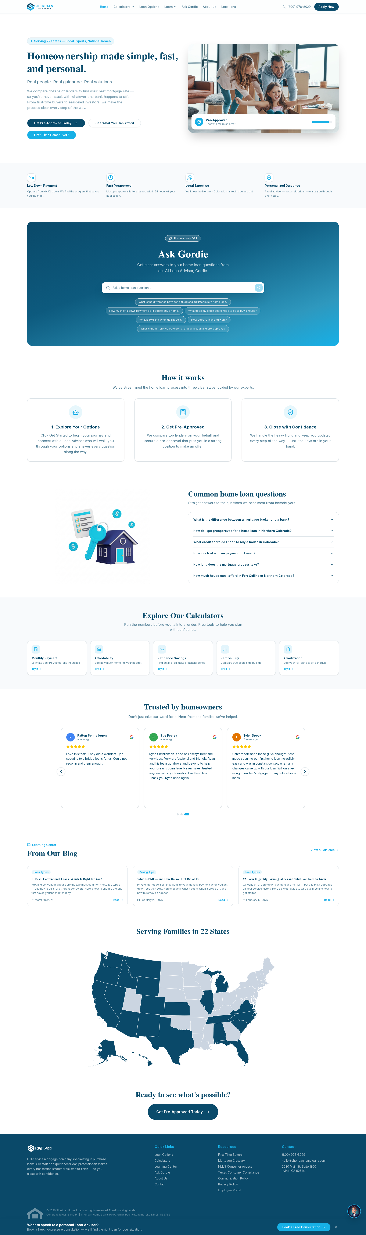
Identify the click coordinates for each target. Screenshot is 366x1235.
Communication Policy (233, 1178)
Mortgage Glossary (231, 1160)
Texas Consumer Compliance (238, 1172)
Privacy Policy (228, 1184)
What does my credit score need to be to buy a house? (222, 310)
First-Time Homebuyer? (51, 135)
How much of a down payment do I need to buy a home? (144, 310)
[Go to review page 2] (181, 814)
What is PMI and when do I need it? (160, 319)
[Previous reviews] (61, 771)
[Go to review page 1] (178, 814)
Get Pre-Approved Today (52, 123)
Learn (168, 6)
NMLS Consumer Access (235, 1166)
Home (104, 6)
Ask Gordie (190, 6)
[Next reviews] (305, 771)
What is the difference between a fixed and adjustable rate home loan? (183, 301)
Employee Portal (229, 1190)
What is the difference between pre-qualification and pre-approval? (183, 328)
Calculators (122, 6)
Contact (160, 1184)
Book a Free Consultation (301, 1227)
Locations (228, 6)
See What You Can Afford (115, 123)
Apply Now (326, 6)
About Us (209, 6)
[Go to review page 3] (186, 814)
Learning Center (166, 1166)
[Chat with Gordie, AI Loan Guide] (354, 1211)
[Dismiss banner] (336, 1227)
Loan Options (149, 6)
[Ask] (259, 288)
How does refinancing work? (209, 319)
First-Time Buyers (230, 1154)
